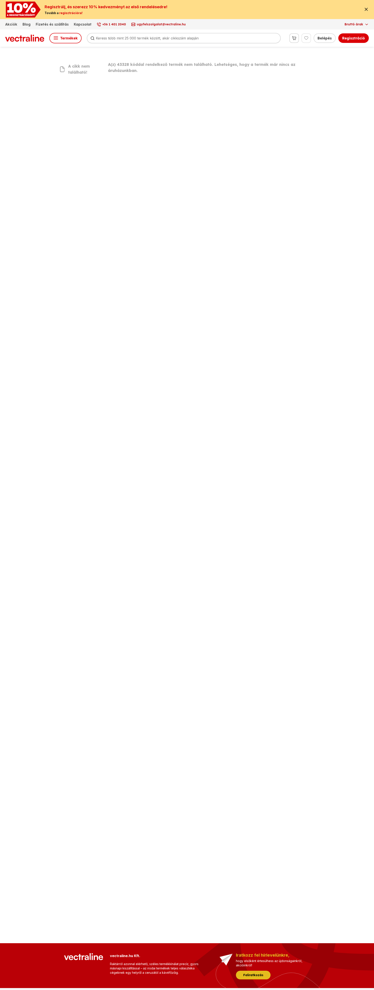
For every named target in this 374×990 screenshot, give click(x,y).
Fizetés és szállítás (52, 24)
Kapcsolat (83, 24)
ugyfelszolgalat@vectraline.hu (161, 24)
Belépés (325, 38)
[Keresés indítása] (92, 38)
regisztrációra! (70, 13)
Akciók (11, 24)
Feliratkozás (253, 975)
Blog (27, 24)
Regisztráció (353, 38)
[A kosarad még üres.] (294, 38)
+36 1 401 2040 (114, 24)
